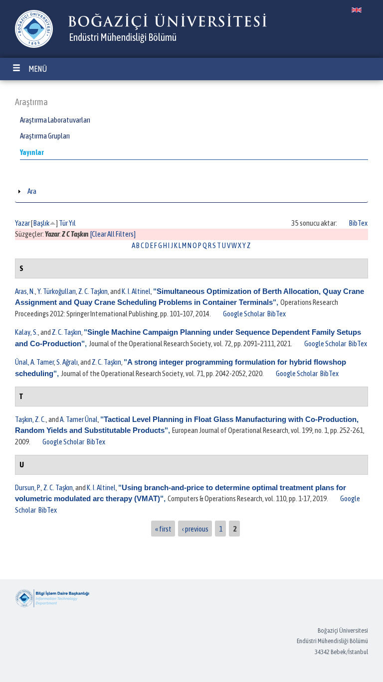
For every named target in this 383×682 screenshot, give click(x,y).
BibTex (358, 223)
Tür (63, 223)
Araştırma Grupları (45, 136)
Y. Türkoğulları (56, 291)
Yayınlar (32, 152)
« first (163, 528)
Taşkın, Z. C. (30, 419)
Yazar (22, 223)
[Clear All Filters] (113, 234)
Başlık (41, 223)
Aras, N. (25, 291)
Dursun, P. (28, 487)
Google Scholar (244, 313)
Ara (31, 191)
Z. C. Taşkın (93, 291)
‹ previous (195, 528)
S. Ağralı (67, 362)
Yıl (72, 223)
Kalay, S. (26, 332)
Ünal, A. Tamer (34, 362)
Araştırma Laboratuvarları (55, 120)
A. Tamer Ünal (79, 419)
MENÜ (37, 68)
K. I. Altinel (136, 291)
